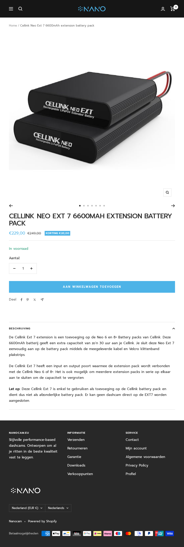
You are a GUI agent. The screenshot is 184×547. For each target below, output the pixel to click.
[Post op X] (35, 299)
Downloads (76, 465)
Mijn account (136, 448)
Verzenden (76, 439)
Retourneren (77, 448)
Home (13, 25)
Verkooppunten (80, 473)
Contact (132, 439)
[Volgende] (173, 205)
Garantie (74, 456)
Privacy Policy (137, 465)
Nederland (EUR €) (25, 508)
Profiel (131, 473)
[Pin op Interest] (27, 299)
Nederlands (56, 508)
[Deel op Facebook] (21, 299)
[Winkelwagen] (172, 9)
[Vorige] (11, 205)
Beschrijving (19, 328)
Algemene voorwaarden (145, 456)
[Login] (163, 9)
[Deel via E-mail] (42, 299)
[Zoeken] (20, 9)
